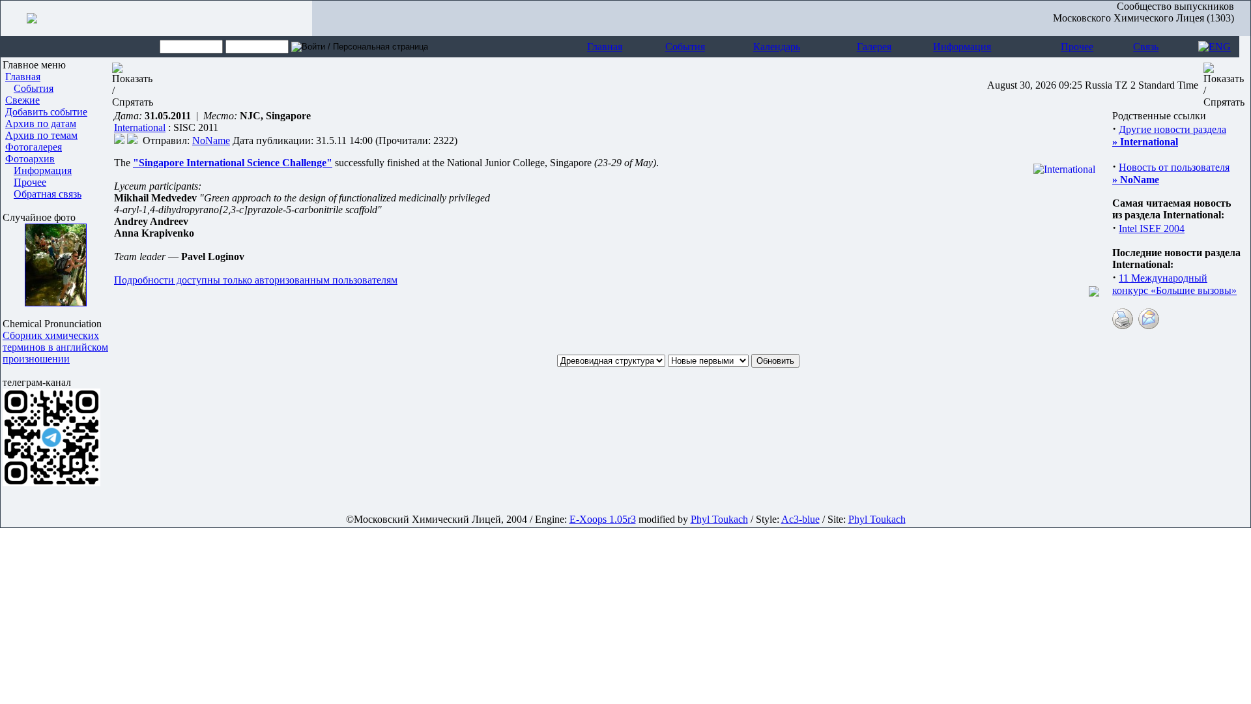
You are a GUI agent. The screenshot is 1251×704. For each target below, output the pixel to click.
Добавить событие (46, 111)
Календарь (776, 46)
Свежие (22, 100)
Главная (604, 46)
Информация (962, 46)
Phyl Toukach (719, 519)
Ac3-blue (800, 519)
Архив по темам (41, 135)
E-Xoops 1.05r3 (602, 519)
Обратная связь (47, 193)
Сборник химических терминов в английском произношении (55, 347)
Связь (1145, 46)
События (685, 46)
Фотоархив (30, 158)
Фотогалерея (33, 147)
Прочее (1077, 46)
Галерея (874, 46)
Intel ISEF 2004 (1152, 228)
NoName (211, 140)
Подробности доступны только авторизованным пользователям (255, 280)
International (139, 127)
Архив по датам (40, 123)
